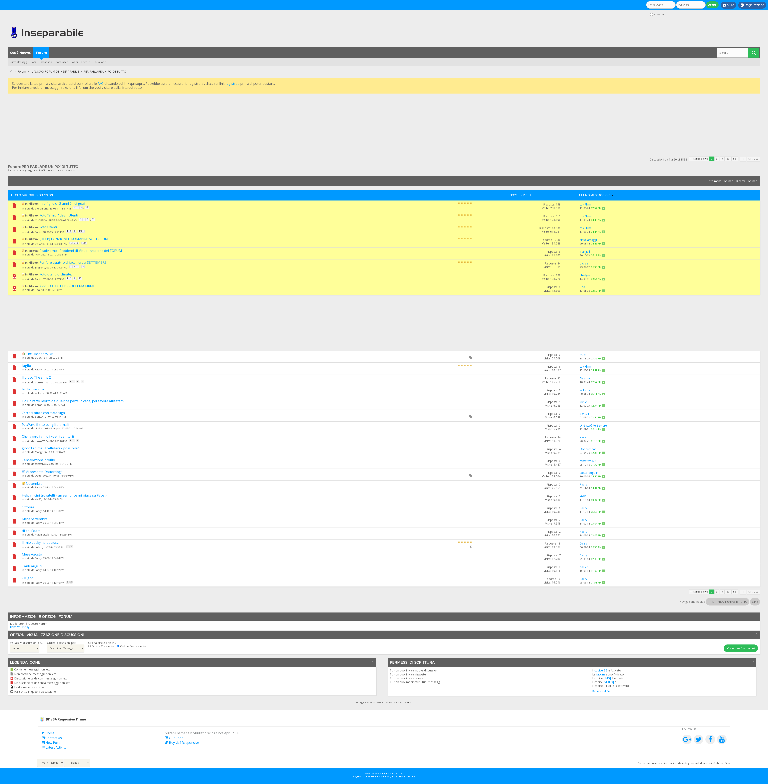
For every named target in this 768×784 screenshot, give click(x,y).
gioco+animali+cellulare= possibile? (50, 448)
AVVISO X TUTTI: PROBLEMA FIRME (67, 286)
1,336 (557, 240)
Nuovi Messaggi (18, 62)
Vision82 (40, 244)
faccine (600, 674)
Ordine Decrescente (132, 646)
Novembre (34, 483)
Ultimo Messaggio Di (595, 195)
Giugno (27, 578)
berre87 (40, 382)
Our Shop (174, 738)
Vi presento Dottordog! (44, 471)
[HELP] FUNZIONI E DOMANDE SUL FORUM (73, 238)
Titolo (16, 195)
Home (47, 733)
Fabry (38, 369)
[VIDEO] (609, 682)
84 (559, 263)
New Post (50, 742)
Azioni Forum (79, 62)
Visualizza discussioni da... (26, 642)
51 (734, 159)
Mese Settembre (34, 519)
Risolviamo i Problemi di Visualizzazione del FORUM (80, 250)
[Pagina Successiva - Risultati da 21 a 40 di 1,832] (743, 159)
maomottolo (42, 534)
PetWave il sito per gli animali (45, 424)
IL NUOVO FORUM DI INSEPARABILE (55, 71)
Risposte (514, 195)
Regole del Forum (603, 691)
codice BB (601, 670)
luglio (26, 365)
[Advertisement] (128, 123)
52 (93, 219)
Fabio (38, 232)
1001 (81, 231)
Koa (37, 290)
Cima (755, 601)
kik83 (38, 499)
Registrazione (752, 5)
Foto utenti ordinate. (55, 274)
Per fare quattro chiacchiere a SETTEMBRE (73, 262)
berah (38, 405)
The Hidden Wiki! (39, 353)
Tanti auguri (32, 566)
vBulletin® (383, 773)
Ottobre (28, 507)
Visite (527, 195)
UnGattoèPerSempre (48, 428)
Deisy (25, 627)
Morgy (39, 452)
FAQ (33, 62)
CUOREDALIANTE (45, 220)
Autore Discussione (39, 195)
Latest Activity (53, 747)
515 (558, 216)
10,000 (556, 228)
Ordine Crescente (102, 646)
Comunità (61, 62)
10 (559, 579)
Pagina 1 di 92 (700, 159)
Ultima (751, 159)
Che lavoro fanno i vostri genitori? (48, 436)
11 (728, 159)
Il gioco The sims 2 (36, 377)
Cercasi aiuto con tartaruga (43, 412)
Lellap (38, 547)
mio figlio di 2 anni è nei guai (62, 203)
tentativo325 (42, 464)
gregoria (40, 267)
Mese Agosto (32, 554)
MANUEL (40, 254)
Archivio (718, 763)
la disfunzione (33, 389)
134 (84, 243)
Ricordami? (659, 14)
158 (558, 204)
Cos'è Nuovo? (20, 53)
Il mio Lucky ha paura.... (40, 542)
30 (559, 378)
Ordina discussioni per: (61, 642)
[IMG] (607, 678)
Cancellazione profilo (38, 460)
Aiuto (728, 5)
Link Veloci (99, 62)
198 (558, 275)
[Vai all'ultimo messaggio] (603, 208)
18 (559, 543)
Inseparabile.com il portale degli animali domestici (682, 763)
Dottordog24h (43, 475)
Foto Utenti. (48, 227)
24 (559, 437)
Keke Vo (15, 627)
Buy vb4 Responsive (182, 742)
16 (87, 207)
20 (80, 278)
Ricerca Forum (745, 181)
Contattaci (644, 763)
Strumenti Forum (720, 181)
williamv (40, 393)
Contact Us (51, 738)
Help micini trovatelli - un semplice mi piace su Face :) (64, 495)
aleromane (41, 208)
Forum (41, 53)
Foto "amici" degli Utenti (58, 215)
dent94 (39, 416)
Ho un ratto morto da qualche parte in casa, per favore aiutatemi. (73, 401)
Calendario (45, 62)
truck (38, 357)
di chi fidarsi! (32, 530)
